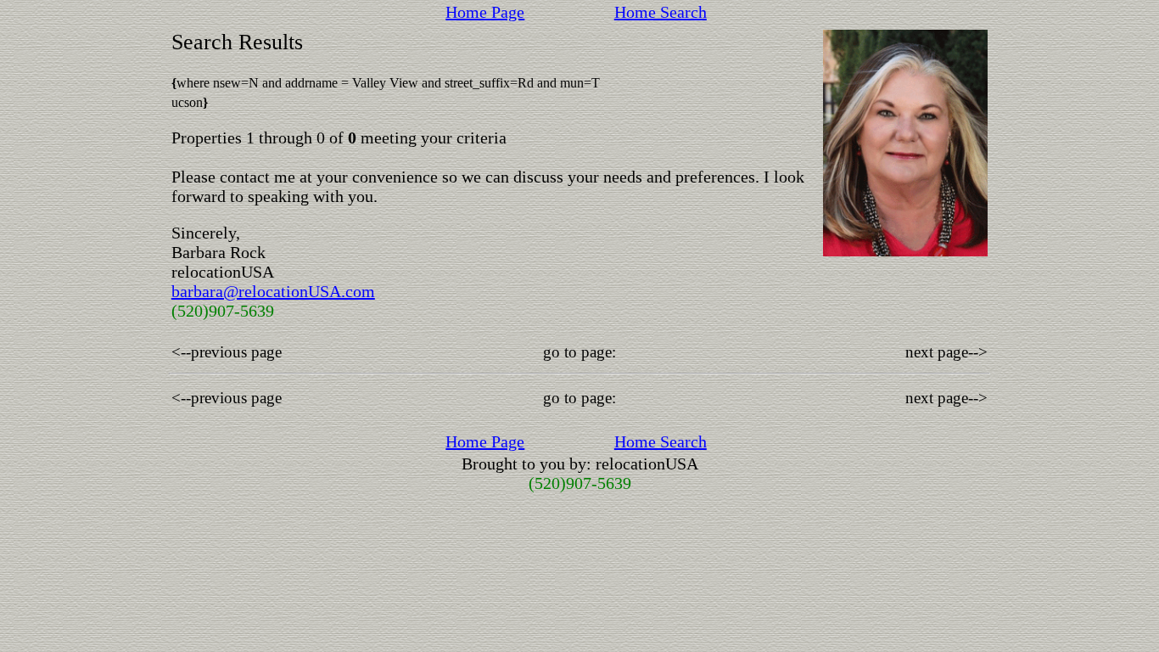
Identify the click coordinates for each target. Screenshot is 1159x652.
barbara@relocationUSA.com (273, 291)
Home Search (660, 12)
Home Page (484, 12)
